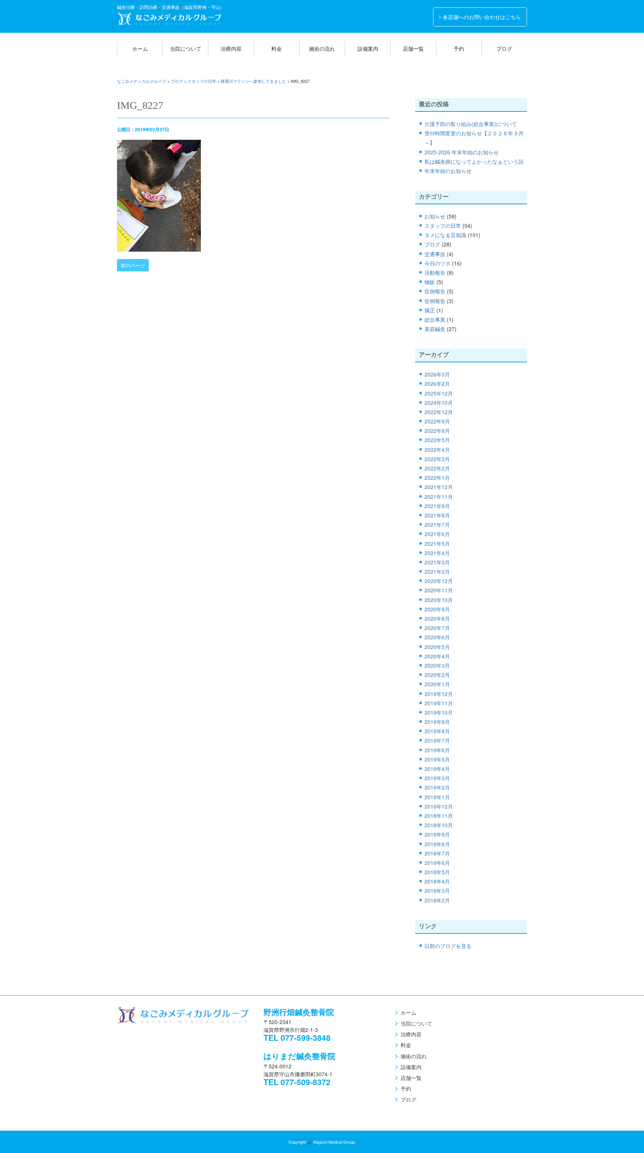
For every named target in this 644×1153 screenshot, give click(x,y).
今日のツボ (437, 263)
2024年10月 (438, 402)
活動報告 (434, 272)
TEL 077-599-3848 (297, 1037)
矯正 (429, 310)
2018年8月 (437, 844)
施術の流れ (322, 48)
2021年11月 (438, 496)
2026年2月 (437, 383)
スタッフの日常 (442, 225)
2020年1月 (437, 684)
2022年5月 (437, 440)
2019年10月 (438, 712)
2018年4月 (437, 881)
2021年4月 (437, 553)
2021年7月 (437, 524)
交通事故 (434, 254)
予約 (459, 48)
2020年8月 (437, 618)
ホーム (140, 48)
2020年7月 (437, 627)
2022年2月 (437, 468)
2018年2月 (437, 900)
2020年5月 (437, 646)
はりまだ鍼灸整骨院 (299, 1055)
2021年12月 (438, 487)
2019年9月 (437, 721)
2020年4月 (437, 656)
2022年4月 (437, 449)
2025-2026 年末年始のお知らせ (461, 152)
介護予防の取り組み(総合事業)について (470, 123)
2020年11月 (438, 590)
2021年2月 (437, 571)
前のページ (133, 265)
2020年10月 (438, 600)
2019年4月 (437, 768)
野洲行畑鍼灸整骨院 (298, 1011)
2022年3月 (437, 459)
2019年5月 (437, 759)
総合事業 (434, 319)
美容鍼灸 (434, 329)
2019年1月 (437, 797)
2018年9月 (437, 834)
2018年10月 (438, 825)
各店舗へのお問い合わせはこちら (482, 17)
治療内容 (231, 48)
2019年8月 (437, 731)
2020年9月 (437, 609)
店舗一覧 (413, 48)
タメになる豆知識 (445, 235)
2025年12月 (438, 393)
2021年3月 (437, 562)
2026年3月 (437, 374)
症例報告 (434, 291)
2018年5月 (437, 872)
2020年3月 (437, 665)
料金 (276, 48)
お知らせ (434, 216)
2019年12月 (438, 693)
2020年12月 (438, 581)
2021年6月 (437, 534)
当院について (185, 48)
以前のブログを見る (447, 945)
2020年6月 (437, 637)
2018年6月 (437, 862)
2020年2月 (437, 674)
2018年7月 (437, 853)
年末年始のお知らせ (447, 170)
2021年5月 (437, 543)
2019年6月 (437, 750)
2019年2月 (437, 787)
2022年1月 (437, 477)
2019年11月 (438, 703)
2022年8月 (437, 430)
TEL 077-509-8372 (297, 1081)
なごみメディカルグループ (169, 18)
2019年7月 (437, 740)
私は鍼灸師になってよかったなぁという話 (474, 161)
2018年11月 (438, 815)
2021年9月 (437, 506)
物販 (429, 282)
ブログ (504, 48)
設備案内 (367, 48)
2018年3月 (437, 890)
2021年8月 (437, 515)
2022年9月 (437, 421)
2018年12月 (438, 806)
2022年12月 (438, 412)
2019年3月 (437, 778)
